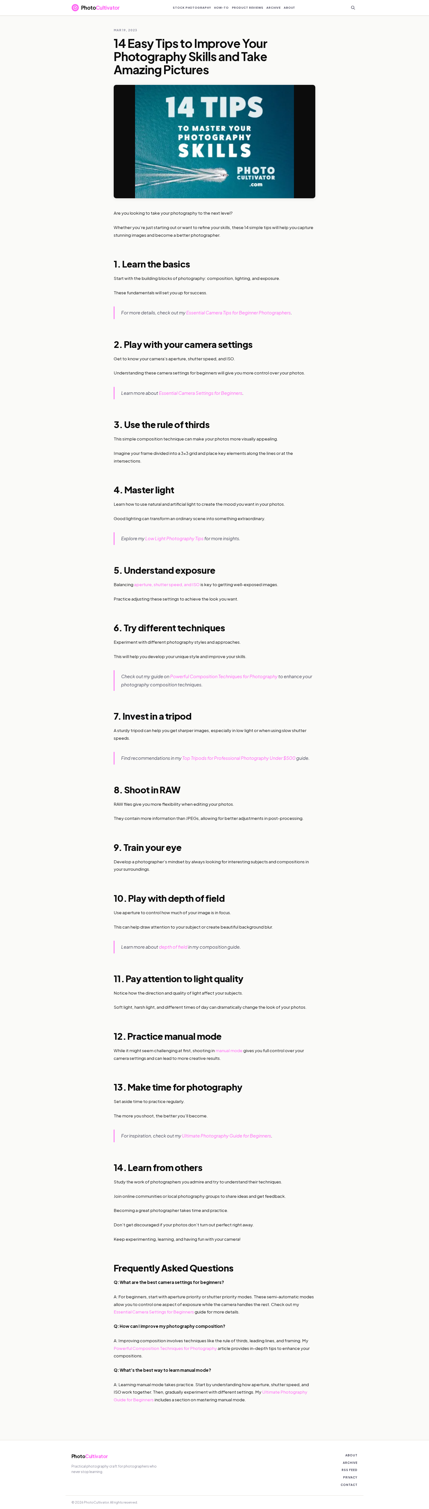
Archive (350, 1463)
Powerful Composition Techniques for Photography (224, 676)
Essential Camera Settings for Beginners (200, 393)
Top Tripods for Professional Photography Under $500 (238, 758)
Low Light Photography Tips (174, 538)
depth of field (173, 947)
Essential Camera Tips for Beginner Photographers (238, 312)
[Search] (353, 7)
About (351, 1455)
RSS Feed (350, 1470)
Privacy (350, 1477)
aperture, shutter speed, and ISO (167, 584)
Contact (349, 1485)
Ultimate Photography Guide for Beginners (226, 1136)
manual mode (229, 1050)
